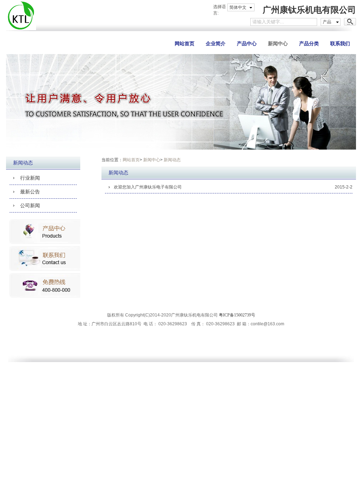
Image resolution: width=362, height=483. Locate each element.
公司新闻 (30, 205)
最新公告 (30, 191)
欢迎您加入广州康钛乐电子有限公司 (148, 187)
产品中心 (247, 43)
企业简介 (216, 43)
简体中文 (237, 7)
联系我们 (340, 43)
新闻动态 (172, 159)
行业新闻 (30, 178)
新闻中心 (278, 43)
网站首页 (184, 43)
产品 (327, 21)
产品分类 (309, 43)
